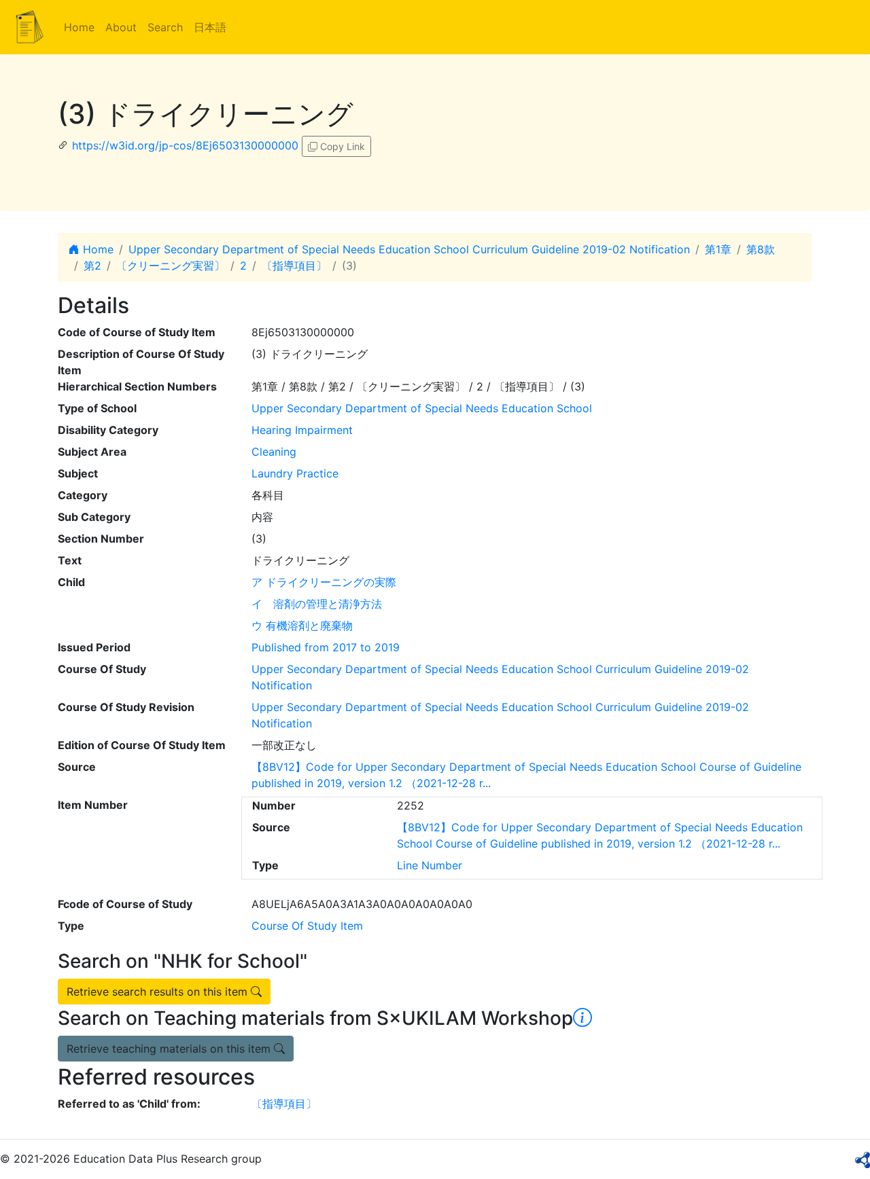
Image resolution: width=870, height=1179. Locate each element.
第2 (92, 265)
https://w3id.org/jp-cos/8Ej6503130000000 (185, 145)
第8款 (760, 249)
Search (165, 27)
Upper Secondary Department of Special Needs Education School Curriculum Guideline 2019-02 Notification (409, 249)
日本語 (210, 27)
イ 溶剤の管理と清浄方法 (316, 604)
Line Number (429, 865)
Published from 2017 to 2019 (325, 647)
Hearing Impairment (302, 430)
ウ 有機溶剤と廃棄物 (302, 625)
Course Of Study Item (307, 925)
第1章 (718, 249)
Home (79, 27)
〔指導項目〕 (294, 265)
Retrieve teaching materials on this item (170, 1048)
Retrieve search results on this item (159, 991)
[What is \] (582, 1018)
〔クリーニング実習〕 (170, 265)
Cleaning (273, 451)
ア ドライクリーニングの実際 (323, 582)
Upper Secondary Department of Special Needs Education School (421, 408)
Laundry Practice (294, 473)
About (121, 27)
